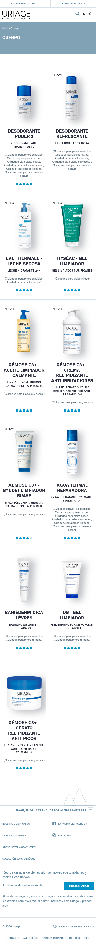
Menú (87, 14)
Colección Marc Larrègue (18, 858)
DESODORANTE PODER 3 (24, 134)
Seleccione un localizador (76, 926)
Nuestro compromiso (16, 823)
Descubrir (24, 110)
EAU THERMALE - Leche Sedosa (24, 261)
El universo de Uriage (25, 3)
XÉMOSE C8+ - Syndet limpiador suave (24, 490)
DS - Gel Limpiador (72, 615)
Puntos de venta (74, 3)
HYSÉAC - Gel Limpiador (72, 261)
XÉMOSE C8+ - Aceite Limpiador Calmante (23, 370)
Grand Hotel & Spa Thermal (19, 847)
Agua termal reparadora (72, 488)
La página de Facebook (72, 823)
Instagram (64, 835)
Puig (86, 937)
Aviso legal (30, 937)
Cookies (74, 937)
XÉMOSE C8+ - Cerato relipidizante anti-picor (24, 730)
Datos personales (53, 937)
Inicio (5, 28)
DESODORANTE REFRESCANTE (72, 134)
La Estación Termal (14, 835)
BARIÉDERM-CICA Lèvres (24, 615)
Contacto (13, 937)
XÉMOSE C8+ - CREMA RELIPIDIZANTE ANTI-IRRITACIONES (72, 372)
